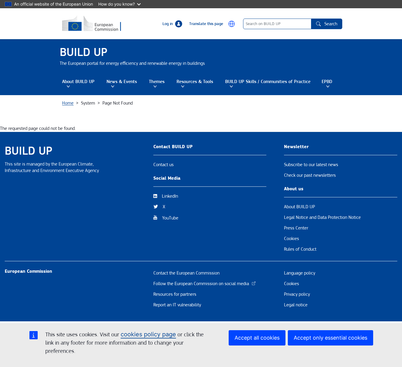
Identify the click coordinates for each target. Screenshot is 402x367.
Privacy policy (297, 294)
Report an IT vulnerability (177, 305)
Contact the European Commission (186, 273)
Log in (167, 24)
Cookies (291, 239)
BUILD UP (83, 52)
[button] (231, 23)
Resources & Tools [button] (200, 84)
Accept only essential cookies (330, 338)
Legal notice (296, 305)
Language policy (299, 273)
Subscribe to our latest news (311, 165)
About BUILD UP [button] (83, 84)
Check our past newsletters (310, 175)
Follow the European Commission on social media (201, 284)
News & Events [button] (127, 84)
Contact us (163, 165)
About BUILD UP (299, 207)
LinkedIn (170, 196)
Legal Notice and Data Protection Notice (322, 217)
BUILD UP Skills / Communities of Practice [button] (267, 84)
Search (330, 24)
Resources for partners (174, 294)
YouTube (170, 218)
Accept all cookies (257, 338)
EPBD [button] (332, 84)
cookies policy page (148, 334)
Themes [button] (162, 84)
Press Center (296, 228)
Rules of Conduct (300, 249)
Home (68, 103)
